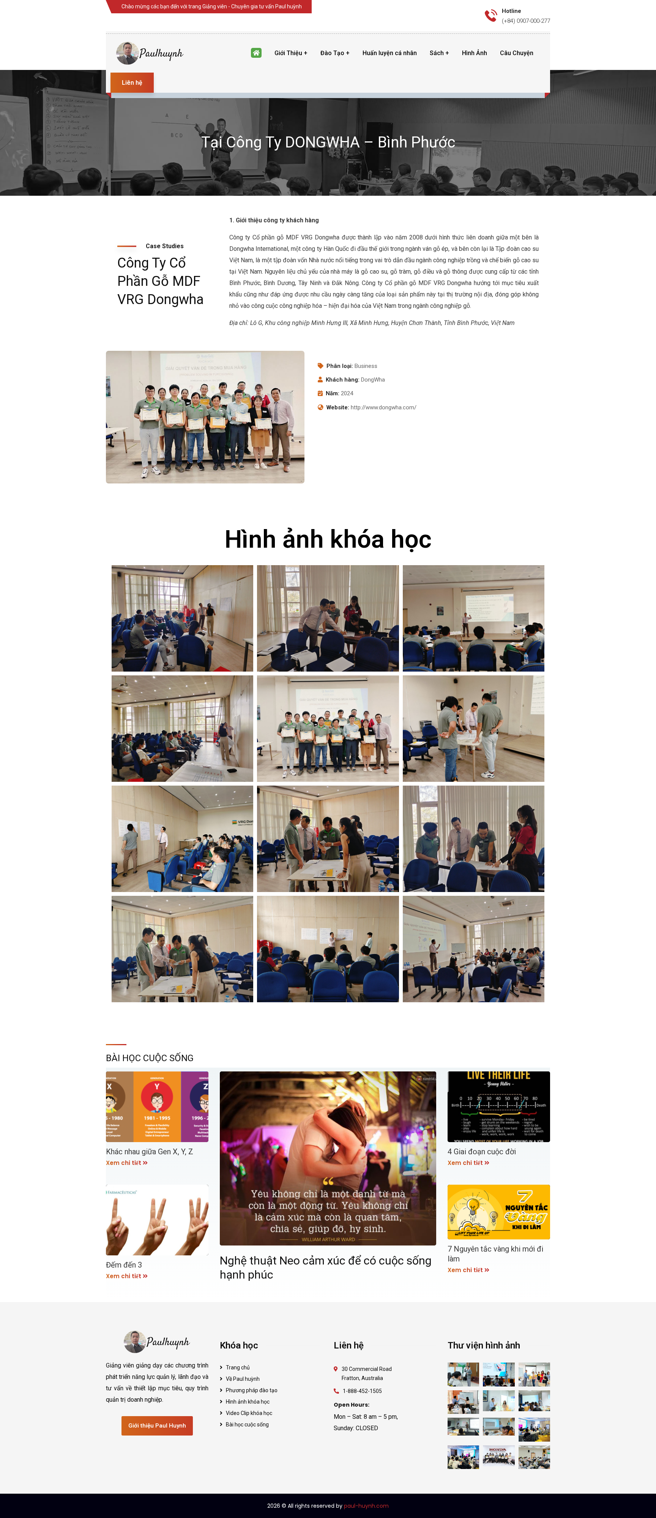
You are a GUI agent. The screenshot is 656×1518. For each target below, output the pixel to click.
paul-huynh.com (366, 1506)
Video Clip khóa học (249, 1413)
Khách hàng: (343, 379)
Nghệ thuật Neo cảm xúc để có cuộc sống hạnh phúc (326, 1267)
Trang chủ (238, 1367)
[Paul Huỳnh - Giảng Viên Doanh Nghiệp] (150, 53)
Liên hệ (132, 82)
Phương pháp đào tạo (252, 1390)
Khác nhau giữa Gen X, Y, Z (149, 1151)
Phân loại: (339, 366)
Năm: (332, 393)
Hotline (511, 11)
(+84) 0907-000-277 (526, 20)
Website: (337, 407)
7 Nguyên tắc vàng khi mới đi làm (495, 1253)
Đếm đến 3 (124, 1264)
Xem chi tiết (123, 1163)
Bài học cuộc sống (247, 1424)
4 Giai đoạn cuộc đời (482, 1151)
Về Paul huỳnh (243, 1379)
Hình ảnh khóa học (248, 1402)
